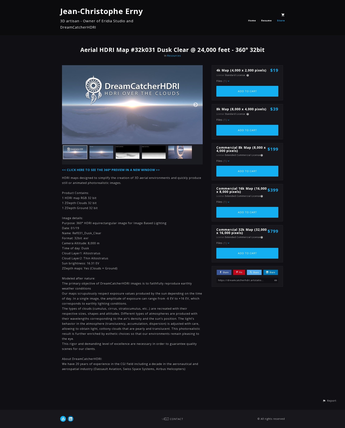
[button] (329, 400)
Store (281, 20)
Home (252, 20)
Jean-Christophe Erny (101, 11)
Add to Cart (247, 91)
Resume (266, 20)
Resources (174, 55)
